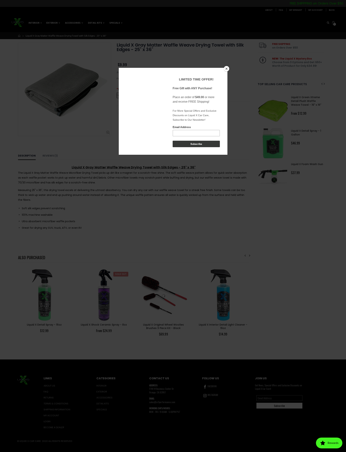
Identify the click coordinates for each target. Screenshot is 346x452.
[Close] (226, 68)
